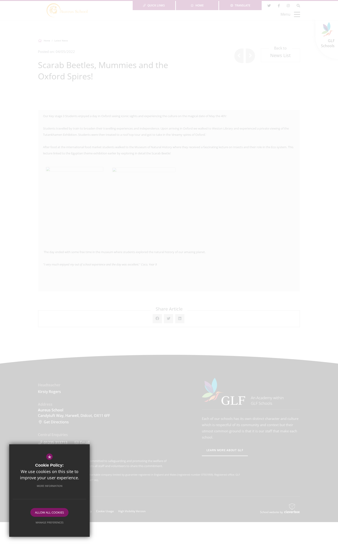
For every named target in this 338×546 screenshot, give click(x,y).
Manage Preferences (49, 522)
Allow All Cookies (49, 512)
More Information (49, 486)
